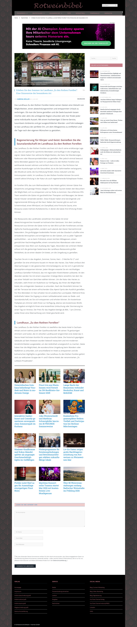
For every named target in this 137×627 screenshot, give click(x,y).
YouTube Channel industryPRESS (99, 603)
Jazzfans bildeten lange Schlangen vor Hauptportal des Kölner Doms (111, 101)
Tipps (69, 13)
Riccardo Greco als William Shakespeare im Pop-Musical (109, 182)
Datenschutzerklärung (59, 560)
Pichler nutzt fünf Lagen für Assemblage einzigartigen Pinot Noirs (24, 487)
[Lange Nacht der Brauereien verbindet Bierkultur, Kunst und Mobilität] (74, 376)
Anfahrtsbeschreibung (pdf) (22, 595)
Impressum (17, 591)
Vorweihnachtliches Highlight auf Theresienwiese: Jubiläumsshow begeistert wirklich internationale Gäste (110, 76)
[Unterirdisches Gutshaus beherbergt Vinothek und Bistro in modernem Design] (25, 376)
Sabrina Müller (23, 99)
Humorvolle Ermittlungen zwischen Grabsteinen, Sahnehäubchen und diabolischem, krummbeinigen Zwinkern (111, 90)
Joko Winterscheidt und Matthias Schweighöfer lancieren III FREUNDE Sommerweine (49, 421)
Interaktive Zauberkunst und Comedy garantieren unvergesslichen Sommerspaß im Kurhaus (25, 421)
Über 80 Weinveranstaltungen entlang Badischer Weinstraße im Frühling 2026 (74, 487)
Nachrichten (81, 98)
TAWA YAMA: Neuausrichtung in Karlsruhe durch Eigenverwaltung (110, 141)
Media (54, 587)
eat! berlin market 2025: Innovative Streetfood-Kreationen (110, 172)
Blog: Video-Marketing (96, 591)
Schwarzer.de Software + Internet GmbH (28, 624)
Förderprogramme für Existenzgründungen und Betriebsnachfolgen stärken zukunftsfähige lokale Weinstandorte (49, 454)
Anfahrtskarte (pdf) (20, 603)
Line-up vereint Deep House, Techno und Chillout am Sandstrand (111, 121)
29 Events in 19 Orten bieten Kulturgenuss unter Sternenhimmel (111, 131)
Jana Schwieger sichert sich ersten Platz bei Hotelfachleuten (111, 191)
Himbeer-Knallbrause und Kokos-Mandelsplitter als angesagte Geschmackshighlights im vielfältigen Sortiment (24, 454)
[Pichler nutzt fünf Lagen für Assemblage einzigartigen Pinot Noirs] (25, 474)
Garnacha (108, 13)
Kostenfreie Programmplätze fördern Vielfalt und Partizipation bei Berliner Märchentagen (74, 421)
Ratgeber (55, 599)
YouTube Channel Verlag (97, 599)
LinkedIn (92, 607)
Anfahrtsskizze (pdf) (20, 599)
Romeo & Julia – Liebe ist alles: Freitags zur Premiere (109, 162)
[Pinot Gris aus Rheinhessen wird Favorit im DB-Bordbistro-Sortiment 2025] (49, 376)
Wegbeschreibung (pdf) (21, 607)
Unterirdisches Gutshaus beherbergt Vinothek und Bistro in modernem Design (25, 389)
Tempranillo (94, 13)
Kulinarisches (55, 13)
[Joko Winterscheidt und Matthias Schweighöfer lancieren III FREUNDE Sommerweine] (49, 407)
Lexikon (54, 595)
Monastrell (80, 13)
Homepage (17, 587)
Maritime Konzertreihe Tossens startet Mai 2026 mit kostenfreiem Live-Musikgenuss (49, 488)
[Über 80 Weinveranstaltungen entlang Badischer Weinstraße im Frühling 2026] (74, 474)
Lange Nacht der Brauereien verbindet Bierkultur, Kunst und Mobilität (73, 389)
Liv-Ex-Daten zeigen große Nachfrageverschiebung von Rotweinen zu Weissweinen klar (73, 454)
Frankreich (21, 13)
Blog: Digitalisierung (95, 595)
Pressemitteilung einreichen (60, 591)
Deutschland (37, 13)
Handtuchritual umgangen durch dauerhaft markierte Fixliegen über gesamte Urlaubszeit (111, 111)
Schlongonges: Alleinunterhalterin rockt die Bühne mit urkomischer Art (110, 152)
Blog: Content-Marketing (97, 587)
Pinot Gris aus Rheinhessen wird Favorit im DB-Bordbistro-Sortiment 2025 (49, 389)
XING (91, 611)
